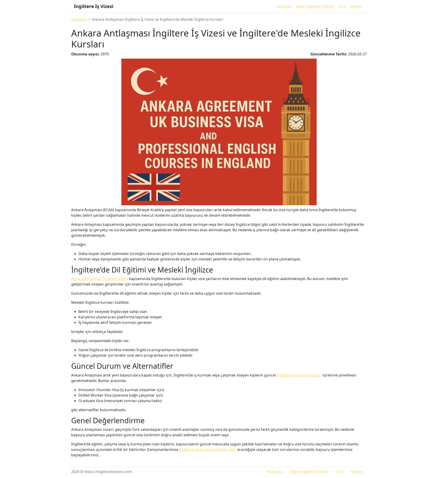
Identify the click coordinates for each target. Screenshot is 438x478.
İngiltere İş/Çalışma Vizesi (299, 375)
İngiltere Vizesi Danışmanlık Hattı (207, 449)
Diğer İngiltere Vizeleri (315, 6)
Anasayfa (284, 6)
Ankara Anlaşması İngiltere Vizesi (99, 278)
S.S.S (342, 6)
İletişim (356, 6)
